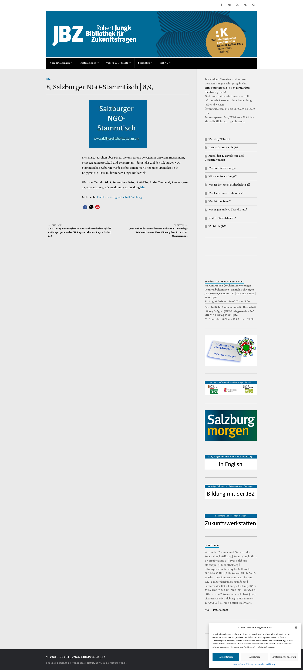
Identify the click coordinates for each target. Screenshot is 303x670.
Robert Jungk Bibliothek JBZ (81, 657)
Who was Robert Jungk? (222, 176)
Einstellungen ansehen (284, 656)
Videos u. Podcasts (117, 63)
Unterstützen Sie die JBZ (223, 147)
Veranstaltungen (60, 63)
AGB (207, 610)
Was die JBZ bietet (219, 139)
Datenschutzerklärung (243, 664)
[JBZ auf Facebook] (221, 5)
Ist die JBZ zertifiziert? (222, 218)
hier (143, 187)
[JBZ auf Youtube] (237, 5)
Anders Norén (118, 663)
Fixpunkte (144, 63)
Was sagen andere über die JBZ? (227, 209)
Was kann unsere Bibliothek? (225, 193)
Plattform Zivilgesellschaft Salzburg (119, 197)
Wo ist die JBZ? (217, 226)
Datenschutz (220, 610)
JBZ (48, 78)
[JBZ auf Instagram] (229, 5)
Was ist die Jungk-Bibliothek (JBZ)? (229, 184)
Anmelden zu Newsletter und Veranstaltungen (224, 157)
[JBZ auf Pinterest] (245, 5)
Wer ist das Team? (219, 201)
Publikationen (88, 63)
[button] (296, 627)
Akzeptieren (226, 656)
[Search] (253, 5)
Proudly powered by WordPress (65, 663)
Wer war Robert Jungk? (222, 168)
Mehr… (164, 63)
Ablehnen (254, 656)
